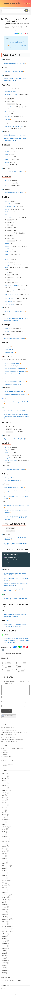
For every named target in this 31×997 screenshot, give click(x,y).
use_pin (7, 119)
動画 (4, 938)
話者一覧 (5, 727)
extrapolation (9, 233)
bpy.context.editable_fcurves (13, 366)
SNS (4, 868)
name (6, 159)
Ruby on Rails (6, 865)
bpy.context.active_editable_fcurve (15, 374)
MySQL (4, 846)
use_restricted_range (11, 460)
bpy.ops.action (9, 478)
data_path (8, 346)
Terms (9, 716)
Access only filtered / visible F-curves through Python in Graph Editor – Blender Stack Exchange (16, 415)
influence (7, 246)
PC (3, 853)
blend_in (7, 211)
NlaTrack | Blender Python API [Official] (14, 172)
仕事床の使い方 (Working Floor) (9, 739)
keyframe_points (10, 352)
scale (6, 259)
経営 (4, 965)
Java (4, 824)
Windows (5, 897)
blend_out (8, 214)
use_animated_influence (12, 285)
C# (3, 795)
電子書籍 (5, 970)
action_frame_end (10, 203)
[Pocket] (23, 33)
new (6, 183)
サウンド (5, 924)
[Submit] (26, 10)
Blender (9, 26)
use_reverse (8, 301)
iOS (4, 822)
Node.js (4, 851)
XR (3, 902)
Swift (4, 875)
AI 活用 (6, 663)
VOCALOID (5, 885)
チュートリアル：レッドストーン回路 (13, 748)
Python (18, 653)
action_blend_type (10, 91)
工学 (4, 950)
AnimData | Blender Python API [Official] (14, 63)
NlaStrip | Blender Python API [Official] (14, 311)
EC (3, 802)
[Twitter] (17, 33)
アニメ (4, 912)
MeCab (4, 836)
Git (3, 812)
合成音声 (5, 948)
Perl (4, 856)
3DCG (4, 773)
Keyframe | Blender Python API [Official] (14, 439)
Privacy (6, 716)
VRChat (4, 890)
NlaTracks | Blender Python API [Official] (14, 192)
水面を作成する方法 (7, 730)
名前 (25, 697)
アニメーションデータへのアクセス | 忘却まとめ (15, 411)
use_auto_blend (9, 298)
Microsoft (5, 841)
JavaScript (5, 826)
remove (7, 185)
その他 (4, 909)
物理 (4, 958)
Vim (4, 882)
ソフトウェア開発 (7, 926)
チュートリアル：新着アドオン (8, 670)
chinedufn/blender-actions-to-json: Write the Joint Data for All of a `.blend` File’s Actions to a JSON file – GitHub (16, 640)
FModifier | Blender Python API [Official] (14, 469)
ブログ (4, 936)
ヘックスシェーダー (22, 666)
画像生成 (5, 963)
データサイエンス (7, 929)
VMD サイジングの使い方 (8, 741)
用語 (5, 752)
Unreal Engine (6, 880)
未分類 (4, 955)
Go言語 (4, 817)
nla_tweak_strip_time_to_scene (14, 126)
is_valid (7, 450)
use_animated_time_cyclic (12, 294)
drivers (7, 111)
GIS (4, 809)
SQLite (4, 873)
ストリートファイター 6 (8, 760)
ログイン (5, 988)
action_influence (9, 106)
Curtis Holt (21, 663)
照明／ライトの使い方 (8, 737)
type (6, 272)
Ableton (4, 775)
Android (4, 785)
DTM (4, 800)
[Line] (19, 33)
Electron (5, 805)
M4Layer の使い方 (6, 734)
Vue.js (4, 892)
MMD (4, 843)
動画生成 (5, 941)
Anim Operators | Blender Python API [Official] (16, 394)
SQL (4, 870)
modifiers (7, 249)
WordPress (5, 899)
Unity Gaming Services (8, 756)
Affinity (4, 778)
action (7, 89)
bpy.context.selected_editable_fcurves (15, 371)
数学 (4, 953)
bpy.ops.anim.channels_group (13, 384)
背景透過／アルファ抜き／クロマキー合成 (11, 732)
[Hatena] (21, 33)
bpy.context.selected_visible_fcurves (15, 368)
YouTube (5, 904)
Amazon (5, 783)
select (7, 162)
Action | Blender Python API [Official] (13, 487)
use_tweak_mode (10, 122)
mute (6, 157)
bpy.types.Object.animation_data (14, 71)
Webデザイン (6, 895)
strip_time (8, 265)
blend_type (8, 217)
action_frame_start (10, 206)
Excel (4, 807)
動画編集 (5, 943)
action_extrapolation (11, 94)
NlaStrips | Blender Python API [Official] (14, 338)
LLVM (4, 831)
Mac (4, 834)
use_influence (9, 458)
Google (4, 814)
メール (25, 702)
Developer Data (7, 764)
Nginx (4, 848)
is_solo (7, 151)
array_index (8, 349)
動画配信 (5, 946)
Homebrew (5, 819)
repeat (7, 257)
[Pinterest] (26, 33)
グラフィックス (6, 919)
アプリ (4, 914)
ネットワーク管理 (7, 931)
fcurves (7, 243)
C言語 (4, 797)
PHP (4, 858)
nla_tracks (8, 114)
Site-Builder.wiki (11, 3)
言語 (4, 967)
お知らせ (5, 907)
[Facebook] (15, 33)
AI (3, 780)
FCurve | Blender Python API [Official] (14, 391)
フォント (5, 933)
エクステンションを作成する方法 (8, 666)
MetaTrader (5, 839)
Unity (4, 878)
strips (6, 165)
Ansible (4, 788)
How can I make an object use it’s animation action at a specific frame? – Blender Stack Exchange (15, 517)
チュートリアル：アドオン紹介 (23, 670)
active (7, 149)
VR (3, 887)
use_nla (7, 116)
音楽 (4, 972)
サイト (25, 706)
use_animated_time (10, 290)
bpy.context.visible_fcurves (12, 363)
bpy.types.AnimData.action (12, 480)
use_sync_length (9, 304)
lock (6, 154)
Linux (4, 829)
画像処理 (5, 960)
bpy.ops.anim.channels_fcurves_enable (15, 381)
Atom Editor (5, 790)
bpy (14, 653)
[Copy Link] (28, 33)
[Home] (5, 26)
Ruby (4, 863)
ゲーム (4, 921)
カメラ (4, 916)
